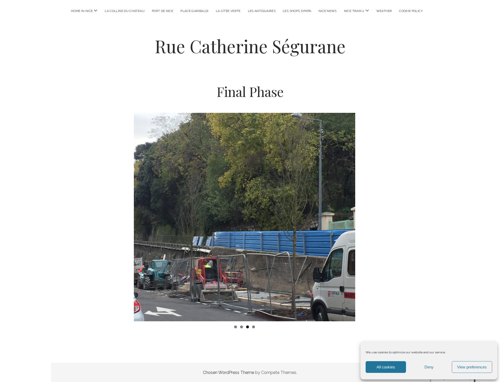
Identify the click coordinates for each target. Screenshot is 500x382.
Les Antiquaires (262, 11)
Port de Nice (162, 11)
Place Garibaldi (194, 11)
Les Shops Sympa (297, 11)
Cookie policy (411, 11)
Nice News (327, 11)
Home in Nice (82, 11)
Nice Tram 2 (354, 11)
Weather (384, 11)
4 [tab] (253, 326)
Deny (429, 367)
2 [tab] (241, 326)
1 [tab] (235, 326)
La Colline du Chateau (125, 11)
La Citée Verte (228, 11)
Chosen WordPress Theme (228, 372)
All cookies (386, 367)
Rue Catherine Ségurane (250, 46)
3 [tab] (247, 326)
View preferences (472, 367)
